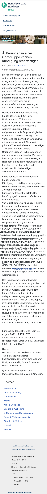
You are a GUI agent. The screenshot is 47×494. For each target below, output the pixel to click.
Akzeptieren (7, 264)
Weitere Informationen (23, 268)
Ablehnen (21, 264)
